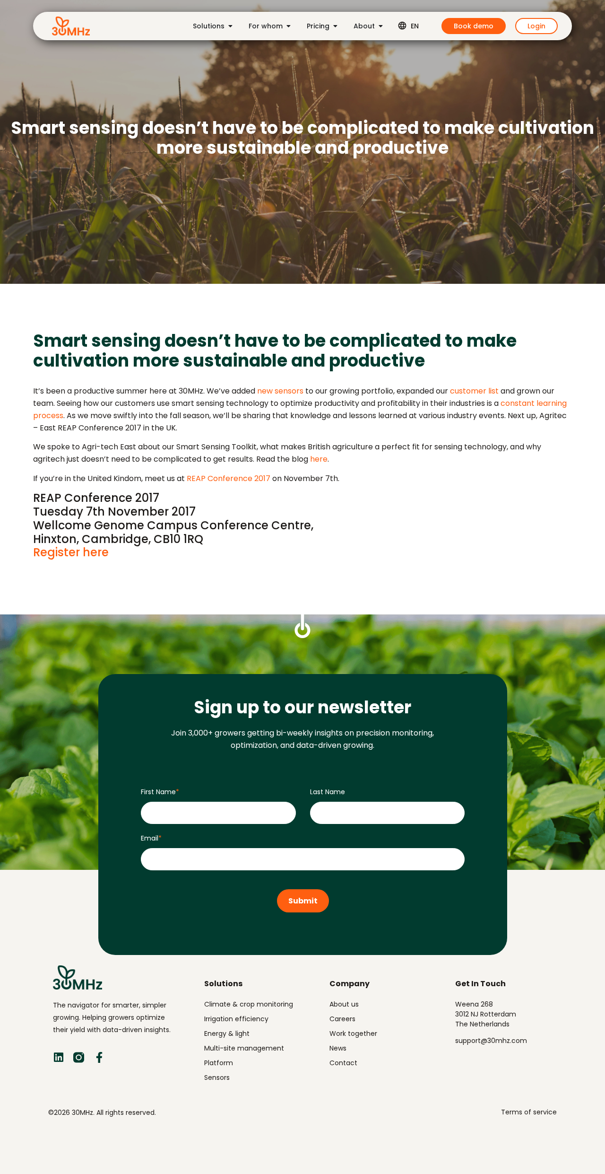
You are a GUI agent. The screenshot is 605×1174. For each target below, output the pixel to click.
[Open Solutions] (230, 26)
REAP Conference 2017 (229, 478)
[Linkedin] (58, 1057)
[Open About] (380, 26)
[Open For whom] (288, 26)
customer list (475, 390)
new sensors (280, 390)
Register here (71, 552)
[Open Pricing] (335, 26)
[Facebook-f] (99, 1057)
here (319, 459)
